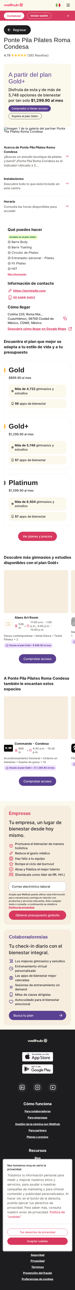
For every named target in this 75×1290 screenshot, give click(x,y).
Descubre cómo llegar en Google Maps (37, 329)
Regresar (19, 30)
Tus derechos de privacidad (37, 1232)
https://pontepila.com (29, 291)
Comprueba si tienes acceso (30, 108)
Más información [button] (17, 274)
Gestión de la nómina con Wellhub (37, 1124)
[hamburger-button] (68, 5)
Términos (37, 1267)
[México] (58, 5)
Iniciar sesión (39, 15)
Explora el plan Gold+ (25, 116)
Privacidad (38, 1260)
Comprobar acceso (37, 659)
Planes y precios (37, 1136)
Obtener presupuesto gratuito (38, 915)
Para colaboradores (38, 1111)
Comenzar (14, 15)
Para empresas (37, 1117)
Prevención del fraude (37, 1272)
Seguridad (37, 1254)
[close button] (68, 16)
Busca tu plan (23, 1015)
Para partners (38, 1130)
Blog (38, 1158)
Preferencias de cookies (37, 1279)
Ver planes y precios (37, 536)
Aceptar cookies (37, 1241)
